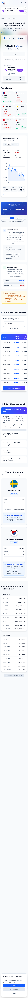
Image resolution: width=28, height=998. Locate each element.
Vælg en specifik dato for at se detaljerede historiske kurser (11, 318)
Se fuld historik (19, 194)
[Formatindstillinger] (25, 7)
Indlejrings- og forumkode (16, 221)
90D (13, 144)
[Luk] (25, 974)
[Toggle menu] (25, 2)
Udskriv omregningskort (15, 675)
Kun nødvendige (14, 989)
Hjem (2, 18)
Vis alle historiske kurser (14, 388)
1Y (17, 144)
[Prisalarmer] (22, 2)
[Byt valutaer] (14, 38)
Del (12, 218)
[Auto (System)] (25, 11)
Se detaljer (13, 328)
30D (9, 144)
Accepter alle (14, 985)
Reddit (4, 221)
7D (5, 144)
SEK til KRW (9, 18)
